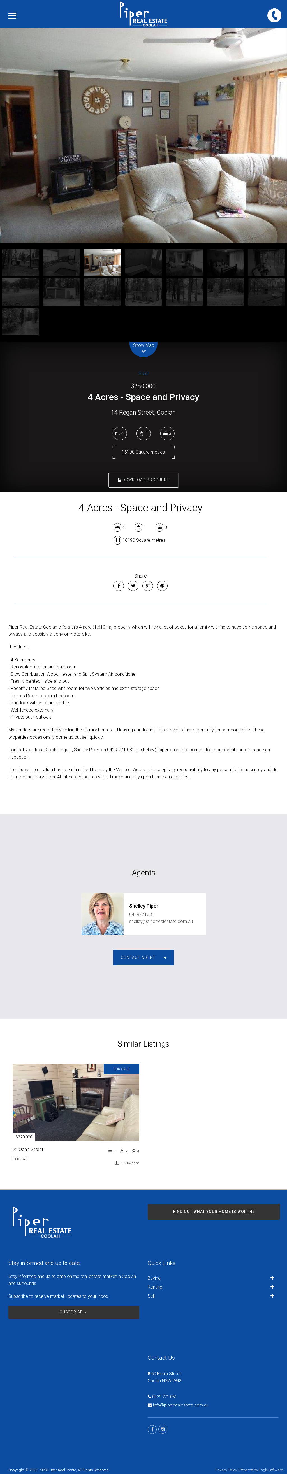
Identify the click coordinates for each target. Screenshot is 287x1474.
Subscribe (71, 1312)
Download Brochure (145, 480)
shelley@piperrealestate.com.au (161, 921)
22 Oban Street (28, 1149)
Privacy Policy (226, 1470)
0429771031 (141, 914)
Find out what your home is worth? (214, 1211)
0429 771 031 (164, 1396)
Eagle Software (271, 1470)
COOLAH (20, 1159)
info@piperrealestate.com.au (181, 1405)
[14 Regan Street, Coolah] (143, 135)
